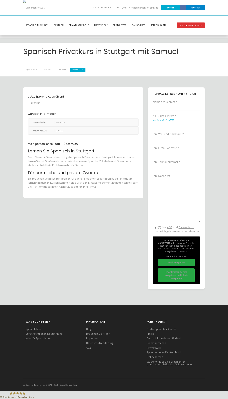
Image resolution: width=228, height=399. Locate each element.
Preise (150, 333)
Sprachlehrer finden (37, 25)
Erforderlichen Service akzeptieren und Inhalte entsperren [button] (176, 275)
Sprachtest (119, 25)
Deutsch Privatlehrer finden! (164, 338)
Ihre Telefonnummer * (166, 162)
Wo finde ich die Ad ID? (163, 120)
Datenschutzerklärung (99, 343)
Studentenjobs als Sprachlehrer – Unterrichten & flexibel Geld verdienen (170, 363)
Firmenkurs (154, 347)
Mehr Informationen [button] (176, 256)
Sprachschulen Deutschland (164, 352)
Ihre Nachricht (161, 176)
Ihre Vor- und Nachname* (168, 134)
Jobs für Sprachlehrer (39, 338)
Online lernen (155, 357)
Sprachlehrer (77, 70)
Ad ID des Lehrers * (164, 117)
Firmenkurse (101, 25)
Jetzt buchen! (158, 25)
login (170, 7)
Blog (89, 329)
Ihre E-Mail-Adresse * (166, 148)
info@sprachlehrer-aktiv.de (143, 7)
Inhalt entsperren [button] (176, 262)
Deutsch (59, 25)
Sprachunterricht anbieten (190, 25)
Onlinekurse (138, 25)
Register (195, 7)
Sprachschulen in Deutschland (44, 333)
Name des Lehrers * (165, 102)
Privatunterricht (79, 25)
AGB (88, 347)
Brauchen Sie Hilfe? (98, 333)
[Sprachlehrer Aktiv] (34, 7)
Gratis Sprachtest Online (161, 329)
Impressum (93, 338)
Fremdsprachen (156, 343)
